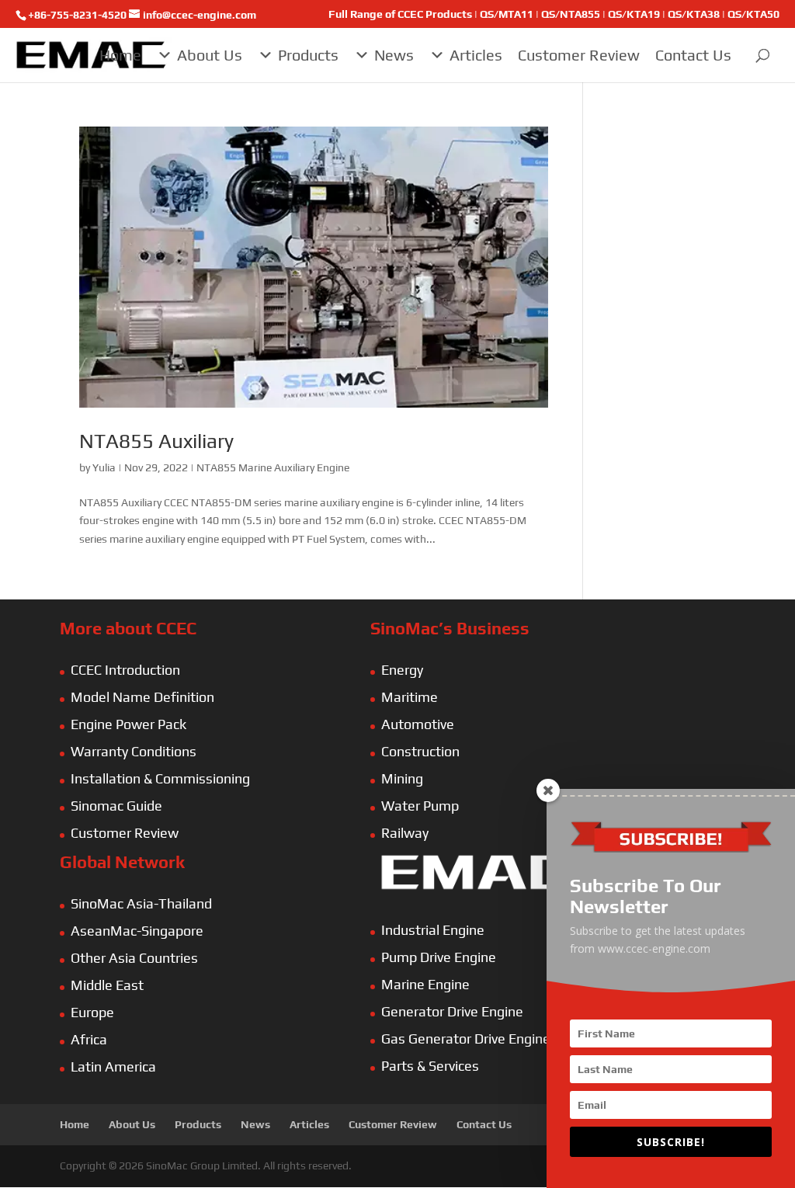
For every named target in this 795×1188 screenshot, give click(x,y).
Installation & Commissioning (160, 778)
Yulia (104, 467)
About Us (209, 55)
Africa (89, 1039)
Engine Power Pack (128, 724)
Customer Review (579, 55)
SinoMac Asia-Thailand (141, 903)
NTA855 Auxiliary (156, 441)
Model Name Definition (142, 697)
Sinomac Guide (116, 805)
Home (120, 55)
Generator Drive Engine (452, 1011)
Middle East (107, 985)
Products (308, 55)
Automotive (417, 724)
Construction (420, 751)
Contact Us (693, 55)
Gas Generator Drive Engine (465, 1038)
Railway (405, 833)
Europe (92, 1012)
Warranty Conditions (133, 751)
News (394, 55)
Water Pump (420, 805)
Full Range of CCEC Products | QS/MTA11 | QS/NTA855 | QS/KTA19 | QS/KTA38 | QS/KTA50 (553, 14)
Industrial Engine (432, 930)
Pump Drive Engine (438, 957)
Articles (476, 55)
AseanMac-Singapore (137, 930)
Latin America (113, 1066)
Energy (402, 670)
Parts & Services (430, 1066)
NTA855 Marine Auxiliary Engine (272, 467)
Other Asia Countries (134, 958)
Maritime (409, 697)
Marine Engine (425, 984)
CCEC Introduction (125, 670)
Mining (402, 778)
